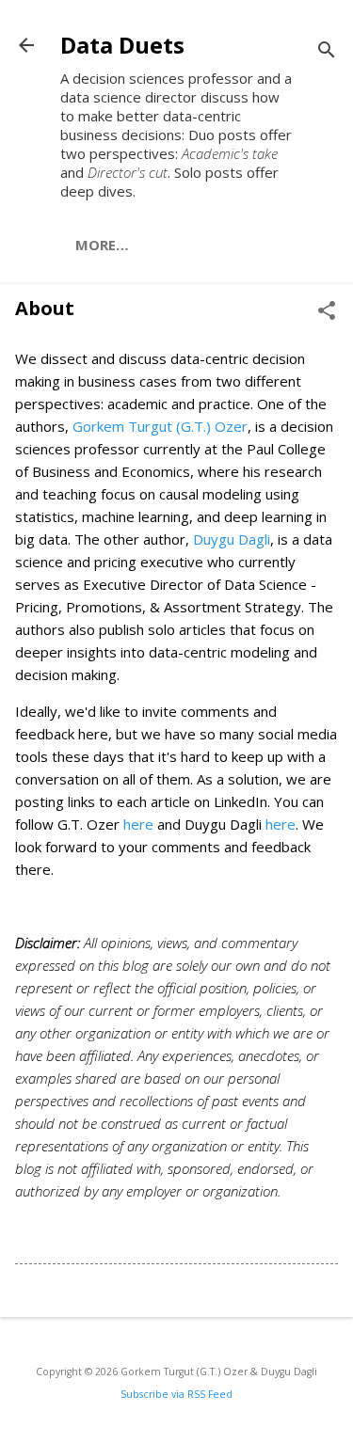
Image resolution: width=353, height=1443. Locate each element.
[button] (326, 312)
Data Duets (122, 44)
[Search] (326, 51)
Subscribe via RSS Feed (176, 1394)
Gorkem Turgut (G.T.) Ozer (160, 426)
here (138, 824)
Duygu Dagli (231, 539)
